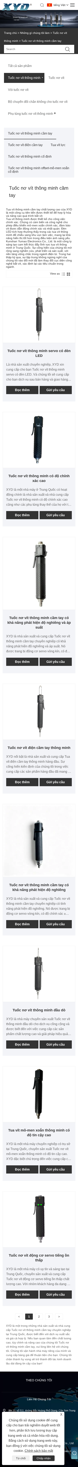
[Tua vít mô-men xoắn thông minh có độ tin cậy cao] (39, 1120)
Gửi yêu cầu (55, 390)
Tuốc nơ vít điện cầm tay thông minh (39, 748)
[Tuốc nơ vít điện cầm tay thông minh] (39, 738)
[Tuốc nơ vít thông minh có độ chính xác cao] (39, 466)
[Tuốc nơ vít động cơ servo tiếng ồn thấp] (39, 1245)
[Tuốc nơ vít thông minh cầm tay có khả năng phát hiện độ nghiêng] (39, 875)
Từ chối (21, 1458)
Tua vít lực (58, 145)
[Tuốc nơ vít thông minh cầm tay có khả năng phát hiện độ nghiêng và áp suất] (39, 608)
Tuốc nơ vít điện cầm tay (25, 145)
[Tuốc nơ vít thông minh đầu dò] (39, 1000)
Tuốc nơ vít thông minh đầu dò (39, 1010)
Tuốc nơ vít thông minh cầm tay (30, 133)
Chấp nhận (44, 1458)
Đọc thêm (22, 390)
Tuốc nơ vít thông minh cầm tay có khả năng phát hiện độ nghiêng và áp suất (39, 622)
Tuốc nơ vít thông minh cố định (30, 156)
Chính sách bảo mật (39, 1450)
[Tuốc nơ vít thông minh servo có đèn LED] (39, 341)
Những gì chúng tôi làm (35, 32)
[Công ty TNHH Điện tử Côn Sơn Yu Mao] (17, 11)
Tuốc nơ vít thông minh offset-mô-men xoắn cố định (38, 169)
